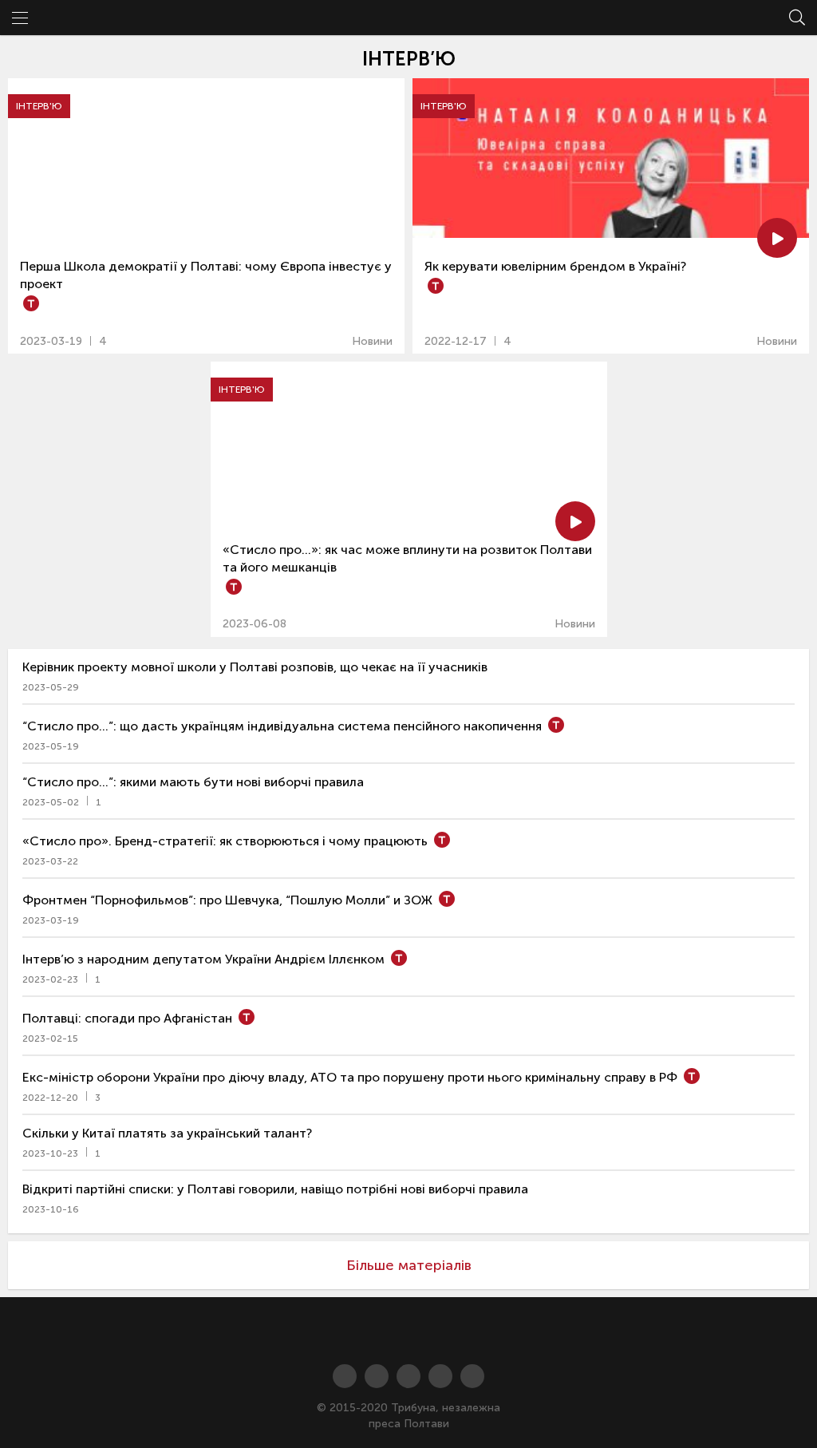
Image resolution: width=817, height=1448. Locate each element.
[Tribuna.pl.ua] (408, 1330)
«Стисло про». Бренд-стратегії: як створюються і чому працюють (225, 841)
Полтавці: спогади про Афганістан (127, 1018)
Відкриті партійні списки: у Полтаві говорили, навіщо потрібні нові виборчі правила (275, 1189)
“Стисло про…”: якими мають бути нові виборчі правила (193, 781)
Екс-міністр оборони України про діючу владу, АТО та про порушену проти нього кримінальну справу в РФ (349, 1077)
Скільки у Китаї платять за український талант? (167, 1133)
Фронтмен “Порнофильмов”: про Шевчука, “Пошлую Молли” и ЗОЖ (227, 900)
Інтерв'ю (39, 106)
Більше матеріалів (409, 1265)
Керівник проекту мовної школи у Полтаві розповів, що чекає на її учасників (254, 667)
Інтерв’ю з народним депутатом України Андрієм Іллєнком (203, 959)
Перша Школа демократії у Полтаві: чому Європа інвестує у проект (206, 275)
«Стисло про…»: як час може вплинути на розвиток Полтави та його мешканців (407, 558)
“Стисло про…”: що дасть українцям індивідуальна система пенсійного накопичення (282, 726)
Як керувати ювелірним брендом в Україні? (555, 266)
